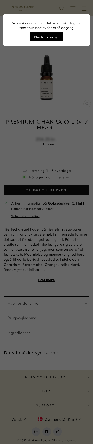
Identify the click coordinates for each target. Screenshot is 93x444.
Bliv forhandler (46, 37)
